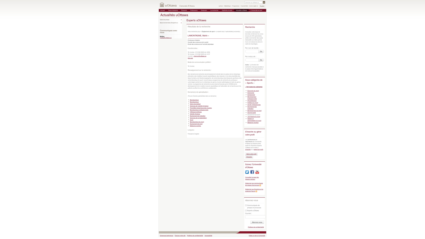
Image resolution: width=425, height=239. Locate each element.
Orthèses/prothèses (196, 112)
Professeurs (194, 10)
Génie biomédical (195, 104)
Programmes (235, 6)
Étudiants (184, 10)
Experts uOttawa (253, 210)
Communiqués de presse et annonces (254, 206)
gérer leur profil (258, 149)
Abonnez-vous (257, 222)
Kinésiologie (251, 95)
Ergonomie (250, 93)
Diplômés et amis (227, 10)
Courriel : (248, 213)
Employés (204, 10)
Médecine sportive (195, 126)
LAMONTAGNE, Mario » (198, 35)
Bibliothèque (227, 6)
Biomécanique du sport (197, 122)
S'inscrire (249, 157)
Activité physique (195, 114)
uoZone (221, 6)
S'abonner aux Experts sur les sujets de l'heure (254, 190)
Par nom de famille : (252, 48)
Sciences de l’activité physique (199, 106)
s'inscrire (248, 149)
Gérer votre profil (251, 154)
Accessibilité (208, 235)
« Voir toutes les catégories (253, 87)
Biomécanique (194, 100)
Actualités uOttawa (241, 10)
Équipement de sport (196, 124)
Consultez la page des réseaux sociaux (252, 178)
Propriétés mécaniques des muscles (201, 108)
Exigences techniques (166, 235)
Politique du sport (252, 103)
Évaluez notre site (180, 235)
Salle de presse (164, 19)
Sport (191, 120)
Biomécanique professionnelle (199, 110)
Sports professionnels (254, 105)
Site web (190, 58)
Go (261, 51)
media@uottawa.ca (166, 38)
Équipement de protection (197, 116)
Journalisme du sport (253, 117)
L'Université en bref (256, 10)
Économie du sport (253, 91)
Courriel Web (244, 6)
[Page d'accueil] (168, 4)
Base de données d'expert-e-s (169, 23)
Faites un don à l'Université (257, 235)
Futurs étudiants (173, 10)
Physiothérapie (252, 101)
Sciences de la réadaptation (198, 118)
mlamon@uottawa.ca (200, 56)
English (262, 6)
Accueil (162, 10)
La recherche (214, 10)
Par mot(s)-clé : (250, 56)
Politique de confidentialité (256, 227)
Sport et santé (251, 113)
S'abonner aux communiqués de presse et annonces (254, 184)
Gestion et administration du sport (254, 119)
